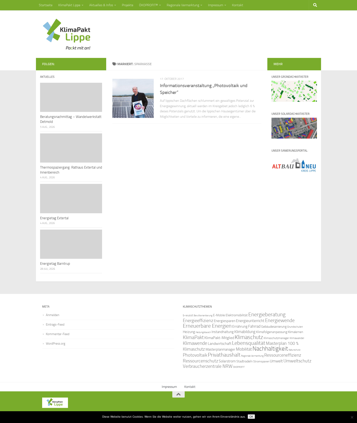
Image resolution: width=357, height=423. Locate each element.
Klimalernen (295, 332)
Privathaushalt (224, 355)
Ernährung (240, 326)
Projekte (127, 5)
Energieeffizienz (198, 320)
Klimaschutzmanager (276, 338)
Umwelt (276, 361)
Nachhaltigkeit (270, 348)
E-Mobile (219, 315)
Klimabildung (244, 332)
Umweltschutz (297, 361)
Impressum (215, 5)
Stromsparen (261, 361)
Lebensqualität (248, 343)
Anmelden (52, 315)
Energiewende (280, 320)
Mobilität (244, 349)
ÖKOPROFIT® (148, 5)
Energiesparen (224, 321)
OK (251, 416)
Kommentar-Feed (57, 334)
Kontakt (237, 5)
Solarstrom (227, 361)
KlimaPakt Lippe (69, 5)
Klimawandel (297, 338)
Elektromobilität (237, 315)
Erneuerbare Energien (207, 326)
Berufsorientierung (203, 315)
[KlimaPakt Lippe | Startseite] (67, 34)
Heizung (189, 332)
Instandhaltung (223, 332)
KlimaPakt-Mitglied (219, 338)
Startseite (45, 5)
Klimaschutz (249, 337)
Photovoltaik (195, 355)
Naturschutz (294, 350)
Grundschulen (295, 326)
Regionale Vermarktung (183, 5)
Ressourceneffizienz (282, 355)
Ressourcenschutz (200, 361)
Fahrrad (254, 326)
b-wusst (188, 315)
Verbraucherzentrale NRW (207, 366)
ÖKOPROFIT (239, 367)
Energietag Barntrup (55, 263)
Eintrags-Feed (55, 324)
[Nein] (352, 417)
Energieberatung (267, 314)
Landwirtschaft (219, 343)
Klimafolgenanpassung (271, 332)
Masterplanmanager (220, 349)
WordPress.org (55, 343)
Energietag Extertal (54, 218)
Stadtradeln (244, 361)
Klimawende (195, 343)
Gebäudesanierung (274, 326)
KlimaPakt (193, 337)
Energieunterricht (250, 320)
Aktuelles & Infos (101, 5)
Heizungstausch (203, 332)
